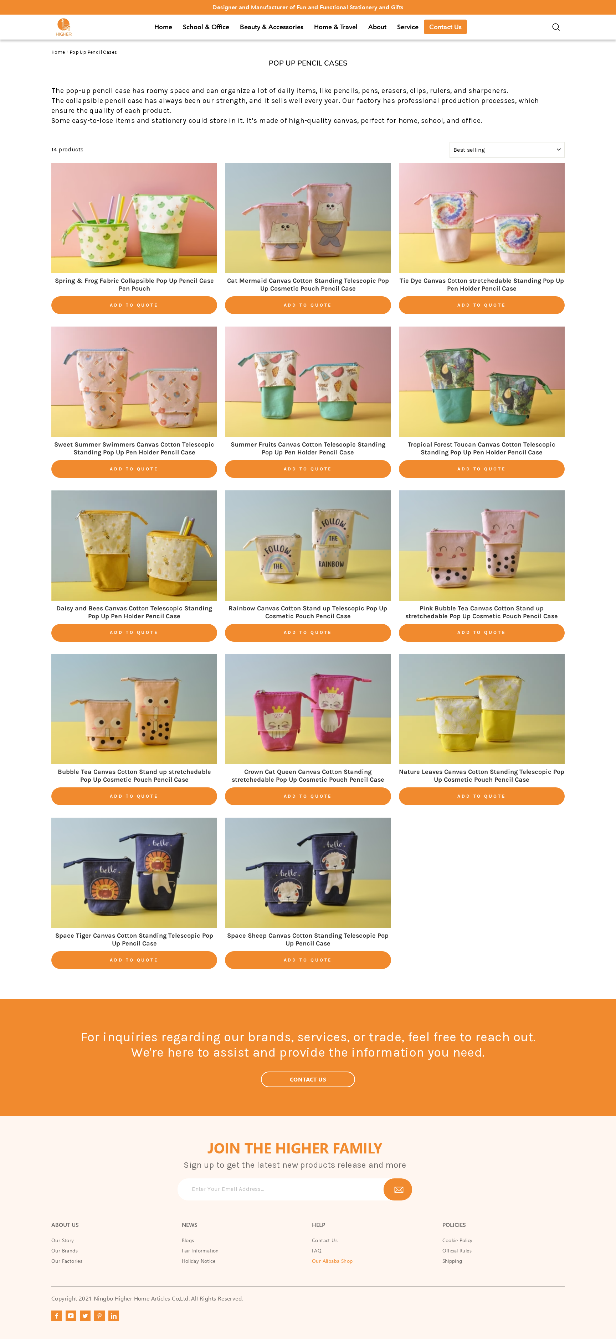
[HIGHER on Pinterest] (99, 1315)
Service (408, 27)
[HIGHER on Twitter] (85, 1315)
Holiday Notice (199, 1260)
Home (163, 27)
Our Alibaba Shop (332, 1260)
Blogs (188, 1240)
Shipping (452, 1260)
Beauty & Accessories (271, 27)
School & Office (206, 27)
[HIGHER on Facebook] (57, 1315)
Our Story (62, 1240)
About (377, 27)
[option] (308, 7)
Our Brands (64, 1250)
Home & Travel (336, 27)
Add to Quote (134, 305)
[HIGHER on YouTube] (71, 1315)
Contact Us (445, 27)
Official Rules (457, 1250)
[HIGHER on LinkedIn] (114, 1315)
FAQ (317, 1250)
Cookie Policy (457, 1240)
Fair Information (200, 1250)
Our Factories (66, 1260)
